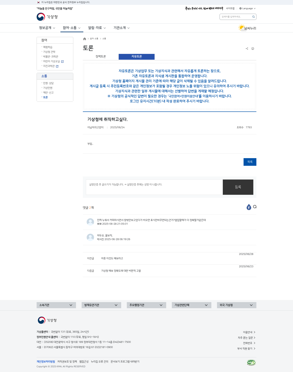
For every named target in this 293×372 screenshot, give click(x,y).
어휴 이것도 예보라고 (177, 256)
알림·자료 (95, 28)
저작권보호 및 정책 (67, 361)
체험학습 (47, 47)
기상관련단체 (182, 305)
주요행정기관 (137, 305)
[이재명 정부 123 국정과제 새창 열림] (204, 8)
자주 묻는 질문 (245, 337)
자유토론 (137, 56)
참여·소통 (70, 28)
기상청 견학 (49, 52)
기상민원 (47, 88)
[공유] (247, 48)
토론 (45, 97)
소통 (104, 39)
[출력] (253, 48)
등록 (238, 187)
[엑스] (254, 207)
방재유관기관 (91, 305)
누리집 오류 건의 (99, 361)
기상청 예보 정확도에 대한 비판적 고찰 (177, 268)
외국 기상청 (226, 305)
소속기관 (44, 305)
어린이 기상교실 (51, 61)
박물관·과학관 (50, 56)
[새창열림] (247, 28)
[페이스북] (249, 207)
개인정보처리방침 (46, 361)
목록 (250, 161)
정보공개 (45, 28)
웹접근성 (84, 361)
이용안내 (248, 332)
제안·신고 (48, 92)
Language (247, 8)
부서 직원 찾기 (245, 348)
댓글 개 (88, 207)
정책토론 (101, 56)
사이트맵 (230, 8)
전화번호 (248, 343)
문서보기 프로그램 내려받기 (125, 361)
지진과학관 (49, 66)
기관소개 (120, 28)
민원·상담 (48, 83)
